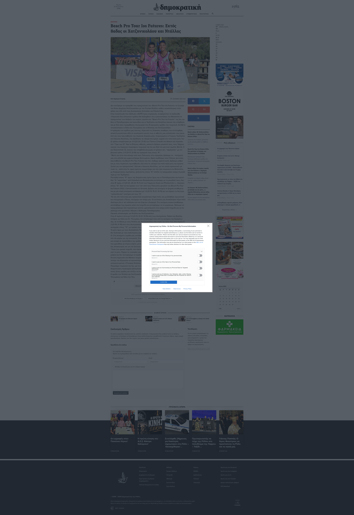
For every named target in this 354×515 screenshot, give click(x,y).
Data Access (177, 288)
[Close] (209, 226)
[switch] (199, 255)
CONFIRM (163, 282)
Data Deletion (167, 288)
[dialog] (177, 257)
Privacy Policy (187, 288)
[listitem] (177, 251)
